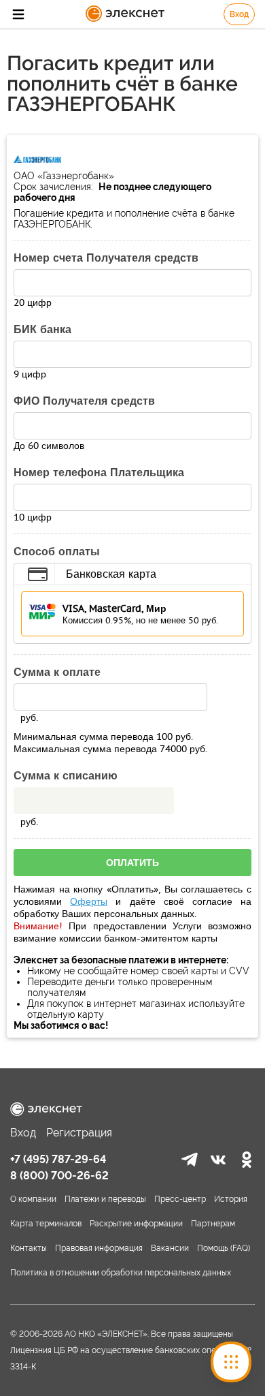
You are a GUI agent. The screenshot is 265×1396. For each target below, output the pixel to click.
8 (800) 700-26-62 (59, 1175)
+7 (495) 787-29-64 (58, 1159)
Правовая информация (99, 1248)
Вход (239, 14)
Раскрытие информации (136, 1223)
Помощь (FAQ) (223, 1248)
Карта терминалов (46, 1223)
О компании (33, 1199)
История (230, 1199)
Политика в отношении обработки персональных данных (120, 1272)
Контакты (28, 1248)
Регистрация (79, 1132)
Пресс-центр (180, 1199)
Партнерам (213, 1223)
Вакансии (170, 1248)
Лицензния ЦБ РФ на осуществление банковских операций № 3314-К (130, 1358)
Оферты (88, 901)
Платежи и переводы (105, 1199)
